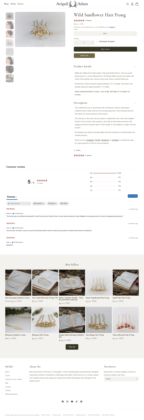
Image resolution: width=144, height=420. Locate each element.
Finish (76, 29)
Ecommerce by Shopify (32, 415)
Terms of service (68, 415)
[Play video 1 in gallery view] (10, 78)
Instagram (90, 140)
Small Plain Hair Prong (121, 298)
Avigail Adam (14, 415)
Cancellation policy (108, 415)
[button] (6, 4)
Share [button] (78, 150)
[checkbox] (64, 203)
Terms (7, 375)
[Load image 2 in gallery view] (10, 25)
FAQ (6, 383)
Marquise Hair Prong (40, 335)
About (7, 372)
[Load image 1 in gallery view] (10, 16)
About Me (35, 366)
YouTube (115, 140)
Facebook (105, 140)
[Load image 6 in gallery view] (10, 61)
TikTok (97, 140)
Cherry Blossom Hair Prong (123, 335)
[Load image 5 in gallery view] (10, 52)
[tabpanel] (72, 225)
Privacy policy (56, 415)
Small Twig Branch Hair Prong (97, 298)
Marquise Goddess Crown (15, 335)
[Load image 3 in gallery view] (10, 34)
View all (72, 347)
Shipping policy (81, 415)
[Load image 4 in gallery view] (10, 43)
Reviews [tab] (12, 197)
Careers (8, 390)
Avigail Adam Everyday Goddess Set (71, 336)
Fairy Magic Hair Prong (95, 335)
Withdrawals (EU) (11, 394)
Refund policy (45, 415)
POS (20, 415)
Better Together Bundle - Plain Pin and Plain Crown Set (71, 299)
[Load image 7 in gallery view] (10, 69)
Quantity (76, 38)
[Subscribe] (136, 379)
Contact (8, 387)
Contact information (94, 415)
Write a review (133, 196)
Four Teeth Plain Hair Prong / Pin (45, 298)
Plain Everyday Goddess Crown (17, 298)
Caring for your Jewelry (13, 379)
